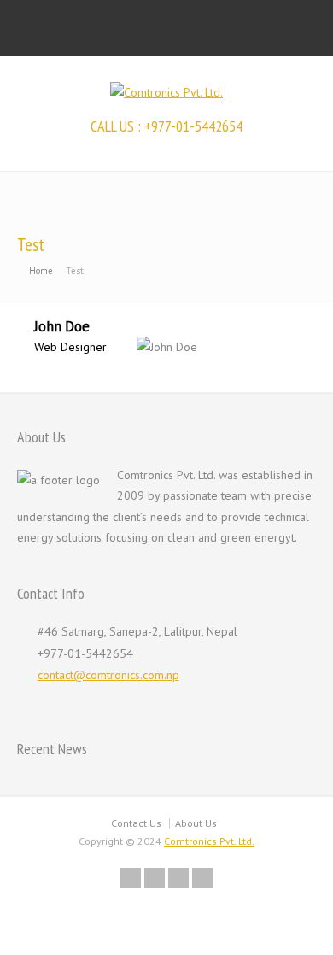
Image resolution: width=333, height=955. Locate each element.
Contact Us (136, 823)
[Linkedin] (154, 878)
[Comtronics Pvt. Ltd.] (166, 92)
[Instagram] (178, 878)
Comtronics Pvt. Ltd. (209, 841)
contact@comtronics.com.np (108, 675)
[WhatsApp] (202, 878)
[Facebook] (130, 878)
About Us (196, 823)
